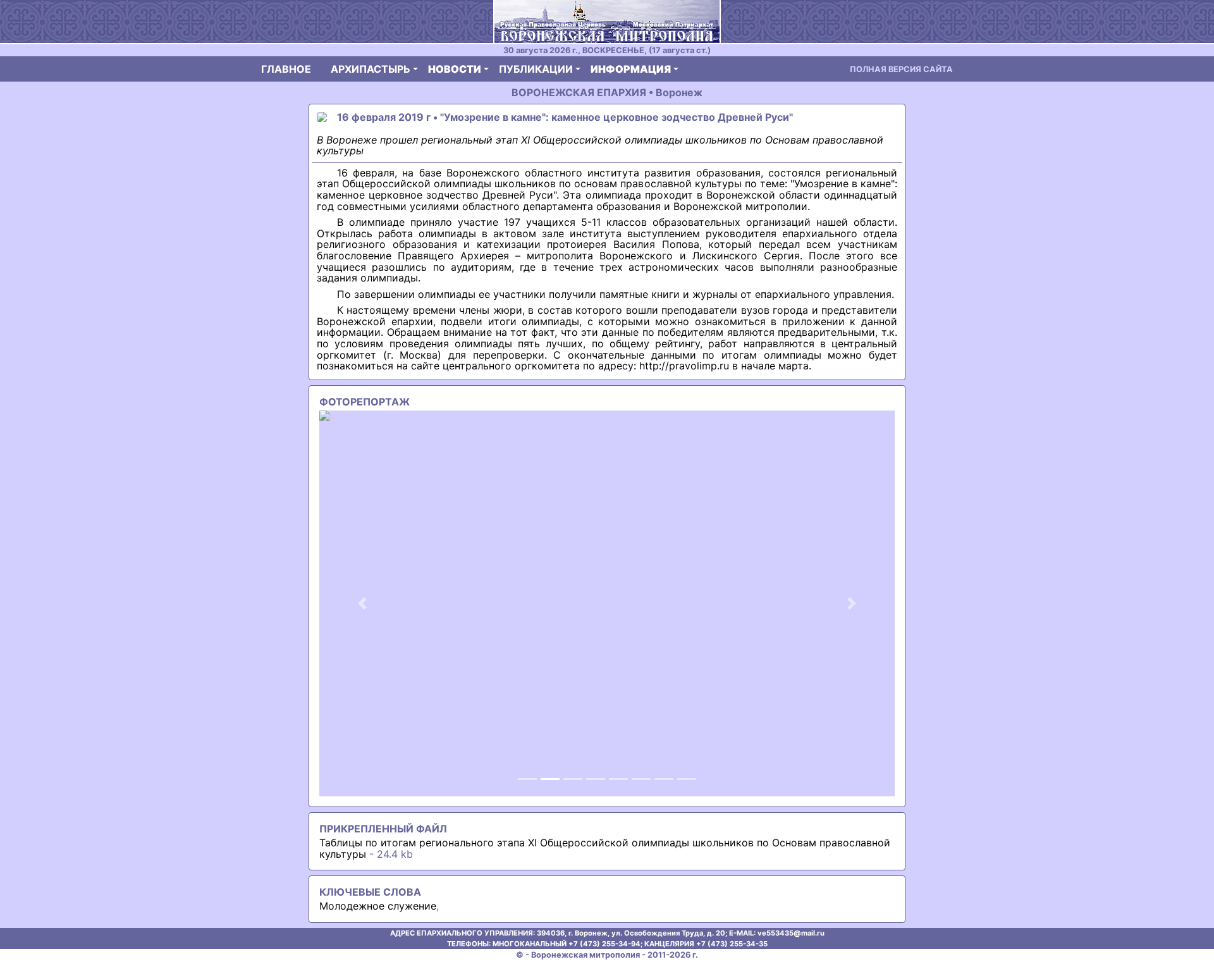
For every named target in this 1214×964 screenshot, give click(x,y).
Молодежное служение (377, 905)
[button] (362, 603)
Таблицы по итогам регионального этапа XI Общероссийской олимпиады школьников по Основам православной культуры (604, 848)
